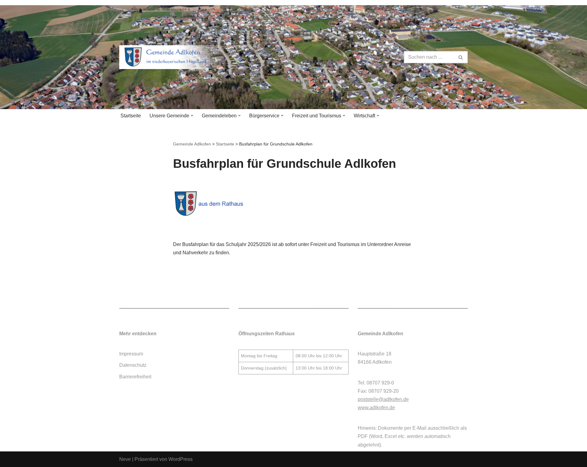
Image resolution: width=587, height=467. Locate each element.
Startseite (130, 115)
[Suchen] (461, 57)
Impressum (131, 353)
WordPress (180, 459)
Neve (125, 459)
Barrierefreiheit (135, 376)
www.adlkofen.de (376, 407)
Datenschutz (132, 365)
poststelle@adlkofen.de (383, 399)
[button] (192, 115)
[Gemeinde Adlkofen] (172, 57)
